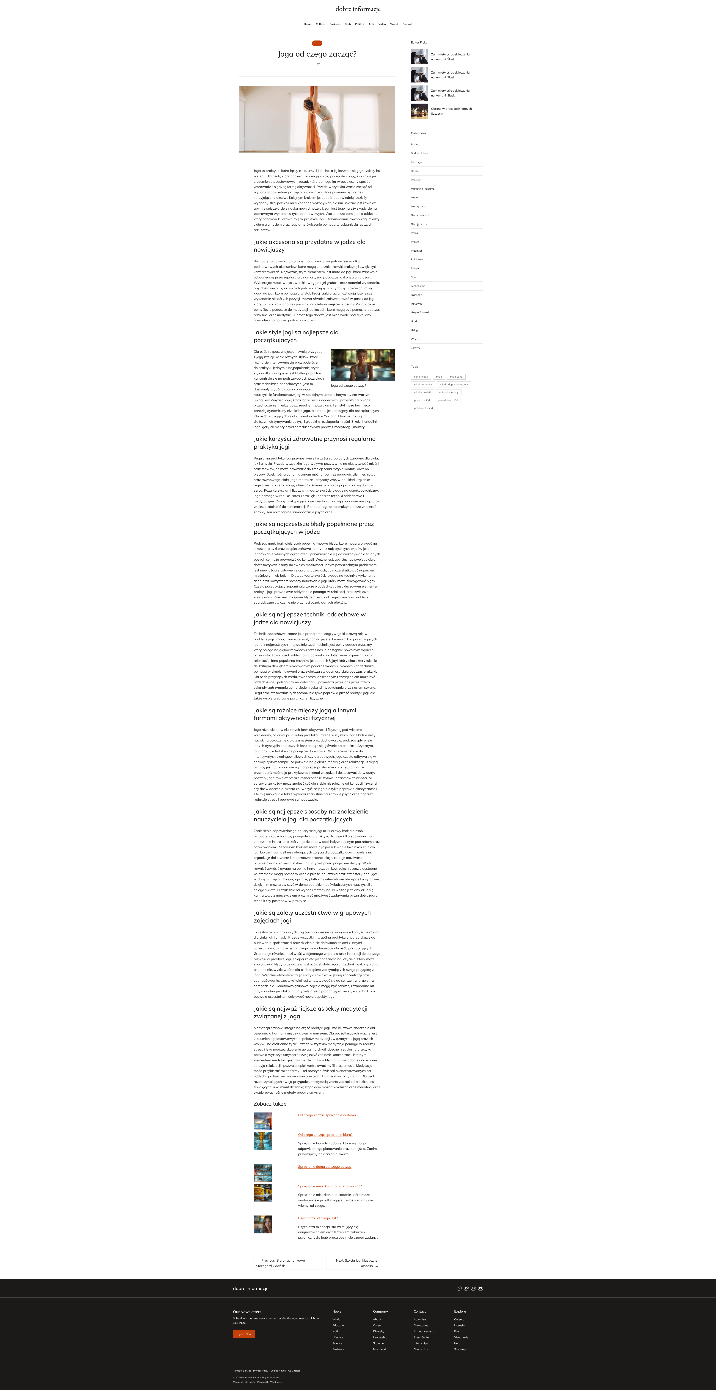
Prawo (415, 241)
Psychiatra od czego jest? (318, 1218)
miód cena (456, 376)
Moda (414, 197)
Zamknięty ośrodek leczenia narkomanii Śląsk (450, 56)
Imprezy (415, 180)
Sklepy (415, 268)
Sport (317, 43)
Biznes (415, 144)
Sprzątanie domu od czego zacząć (324, 1166)
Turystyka (416, 303)
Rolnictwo (417, 259)
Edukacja (416, 162)
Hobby (415, 171)
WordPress (276, 1381)
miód (439, 376)
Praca (414, 233)
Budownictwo (419, 153)
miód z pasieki (422, 392)
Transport (416, 295)
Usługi (414, 330)
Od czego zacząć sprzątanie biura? (325, 1134)
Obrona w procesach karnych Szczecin (451, 111)
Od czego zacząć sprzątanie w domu (327, 1115)
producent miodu (424, 408)
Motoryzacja (418, 206)
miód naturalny (423, 384)
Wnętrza (416, 339)
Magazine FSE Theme (244, 1381)
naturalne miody (448, 392)
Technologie (418, 286)
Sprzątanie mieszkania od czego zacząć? (330, 1186)
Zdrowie (416, 348)
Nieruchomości (419, 215)
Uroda (414, 321)
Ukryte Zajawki (420, 312)
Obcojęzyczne (419, 224)
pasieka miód (422, 400)
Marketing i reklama (422, 188)
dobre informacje (358, 8)
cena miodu (421, 376)
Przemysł (416, 250)
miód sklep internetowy (454, 384)
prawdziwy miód (448, 400)
